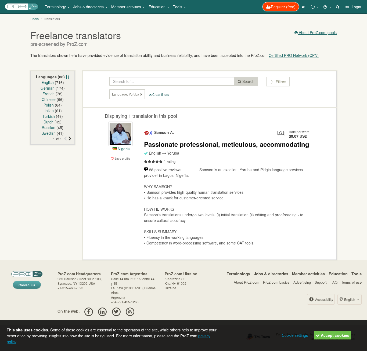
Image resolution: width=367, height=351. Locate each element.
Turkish (48, 116)
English (47, 82)
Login (356, 6)
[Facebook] (88, 311)
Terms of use (351, 282)
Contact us (27, 285)
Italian (49, 110)
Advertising (302, 282)
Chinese (49, 99)
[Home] (304, 6)
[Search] (338, 6)
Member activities (308, 274)
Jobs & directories (271, 274)
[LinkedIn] (102, 311)
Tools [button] (178, 6)
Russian (48, 127)
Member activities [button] (126, 6)
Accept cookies (334, 335)
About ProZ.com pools (317, 32)
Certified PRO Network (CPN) (294, 55)
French (48, 93)
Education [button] (158, 6)
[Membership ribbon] (146, 132)
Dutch (48, 122)
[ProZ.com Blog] (130, 311)
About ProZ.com (246, 282)
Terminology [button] (56, 6)
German (48, 88)
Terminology (238, 274)
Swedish (48, 133)
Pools (34, 18)
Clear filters (160, 94)
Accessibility (323, 299)
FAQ (333, 282)
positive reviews (165, 169)
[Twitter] (116, 311)
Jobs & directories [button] (89, 6)
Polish (49, 105)
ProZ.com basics (276, 282)
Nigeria (123, 148)
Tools (356, 274)
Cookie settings (295, 335)
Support (321, 282)
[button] (315, 6)
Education (338, 274)
